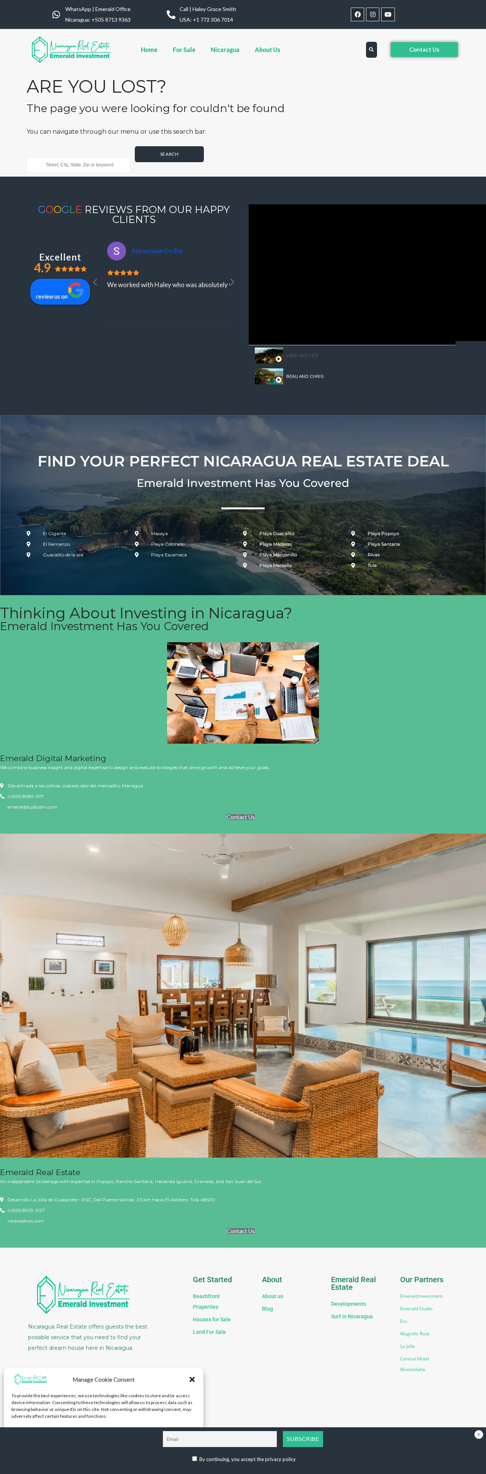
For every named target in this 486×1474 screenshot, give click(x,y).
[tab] (352, 355)
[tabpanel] (352, 274)
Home (149, 49)
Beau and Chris (304, 376)
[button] (192, 1379)
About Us (267, 49)
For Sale (184, 49)
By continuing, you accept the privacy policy (247, 1459)
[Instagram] (372, 14)
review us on (52, 296)
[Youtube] (387, 14)
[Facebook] (357, 14)
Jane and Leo (302, 355)
